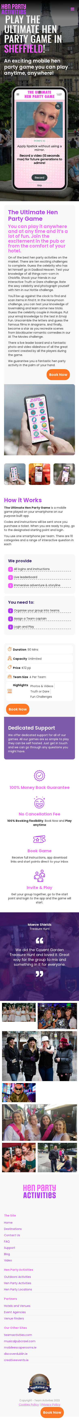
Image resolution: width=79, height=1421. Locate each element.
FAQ (7, 1241)
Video (8, 1260)
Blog (7, 1254)
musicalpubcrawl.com (19, 1341)
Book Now (52, 1412)
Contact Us (12, 1235)
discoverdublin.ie (16, 1354)
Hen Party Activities (17, 1283)
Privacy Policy (50, 1405)
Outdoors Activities (17, 1277)
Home (8, 1223)
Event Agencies (15, 1312)
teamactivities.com (18, 1335)
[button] (72, 9)
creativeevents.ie (16, 1360)
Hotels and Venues (17, 1306)
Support (9, 1248)
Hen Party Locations (18, 1289)
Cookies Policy (29, 1405)
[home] (14, 9)
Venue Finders (14, 1318)
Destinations (13, 1229)
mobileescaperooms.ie (20, 1347)
